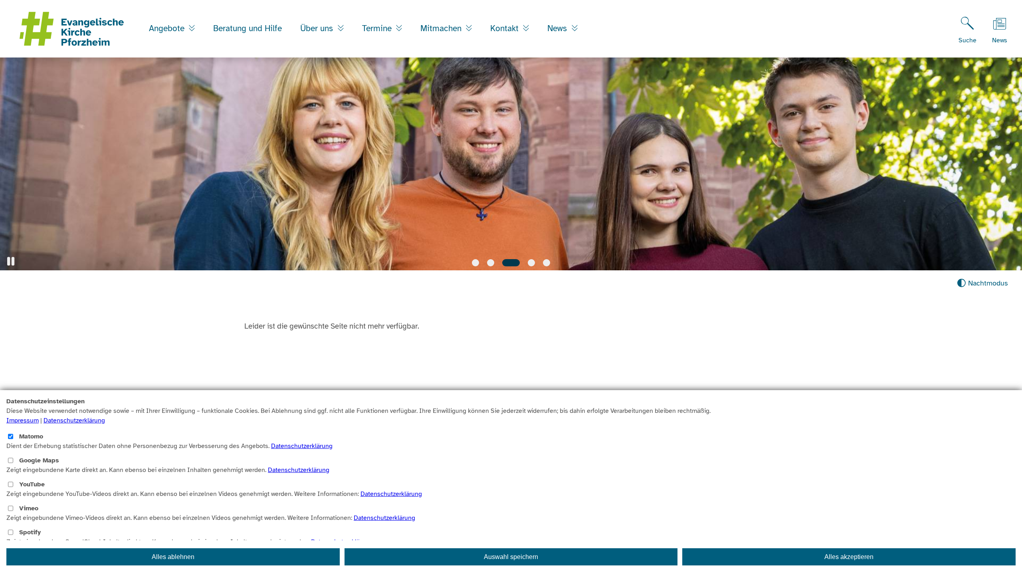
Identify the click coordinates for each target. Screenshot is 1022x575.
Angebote (168, 28)
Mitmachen (442, 28)
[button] (11, 261)
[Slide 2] (491, 263)
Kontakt (505, 28)
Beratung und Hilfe (247, 28)
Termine (378, 28)
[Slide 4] (531, 263)
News (558, 28)
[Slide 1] (475, 263)
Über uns (317, 28)
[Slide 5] (547, 263)
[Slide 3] (511, 263)
